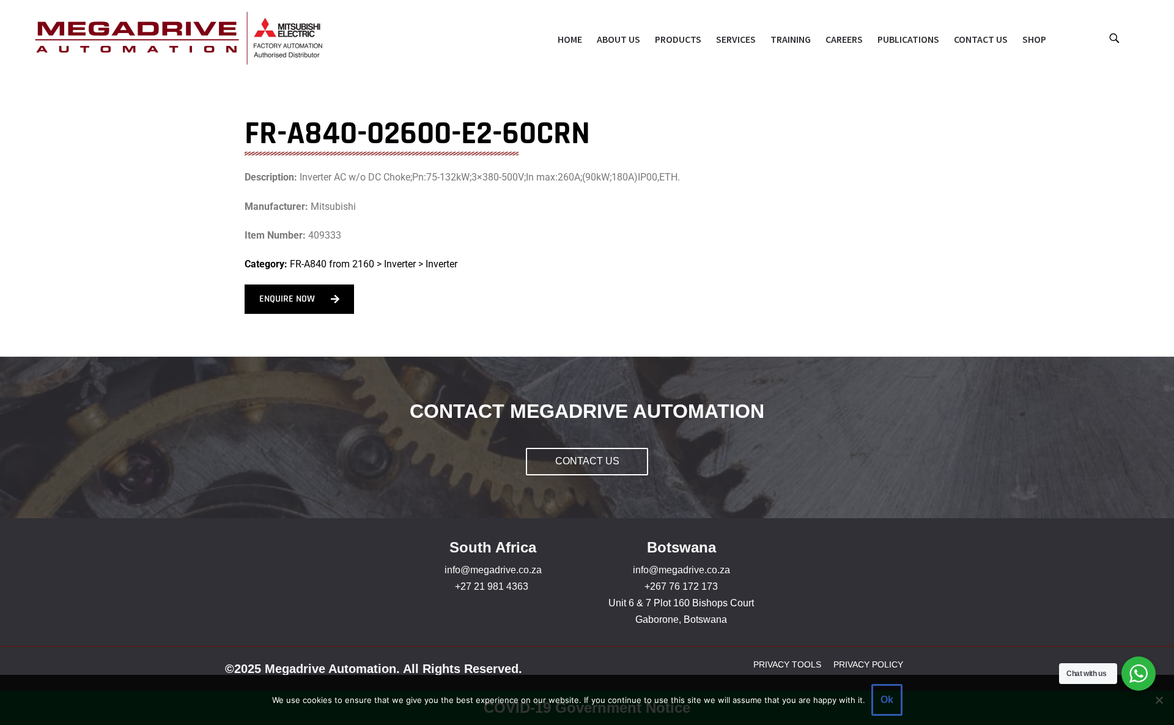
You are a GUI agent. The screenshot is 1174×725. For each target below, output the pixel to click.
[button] (1113, 37)
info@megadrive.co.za (493, 570)
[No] (1159, 700)
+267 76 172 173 (681, 586)
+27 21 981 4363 (491, 586)
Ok (886, 699)
